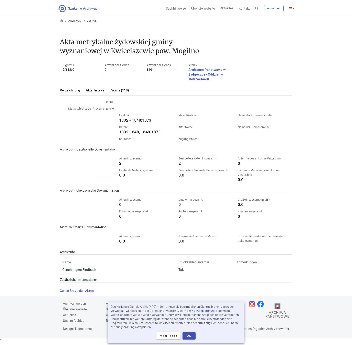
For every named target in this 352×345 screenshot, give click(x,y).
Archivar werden (74, 303)
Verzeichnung (70, 90)
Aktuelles (226, 8)
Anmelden (273, 8)
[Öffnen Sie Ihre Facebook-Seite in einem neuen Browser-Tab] (261, 304)
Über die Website (203, 8)
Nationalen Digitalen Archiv (255, 329)
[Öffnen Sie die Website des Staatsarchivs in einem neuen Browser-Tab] (277, 311)
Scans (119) (120, 90)
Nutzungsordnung (203, 310)
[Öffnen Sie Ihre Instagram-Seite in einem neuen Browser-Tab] (253, 304)
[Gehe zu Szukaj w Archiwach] (82, 8)
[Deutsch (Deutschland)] (292, 8)
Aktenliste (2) (96, 90)
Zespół (91, 20)
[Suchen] (256, 9)
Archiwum (74, 20)
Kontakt (244, 8)
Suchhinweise (176, 8)
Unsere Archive (73, 321)
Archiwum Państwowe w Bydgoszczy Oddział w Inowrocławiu (207, 74)
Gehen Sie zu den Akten (77, 291)
